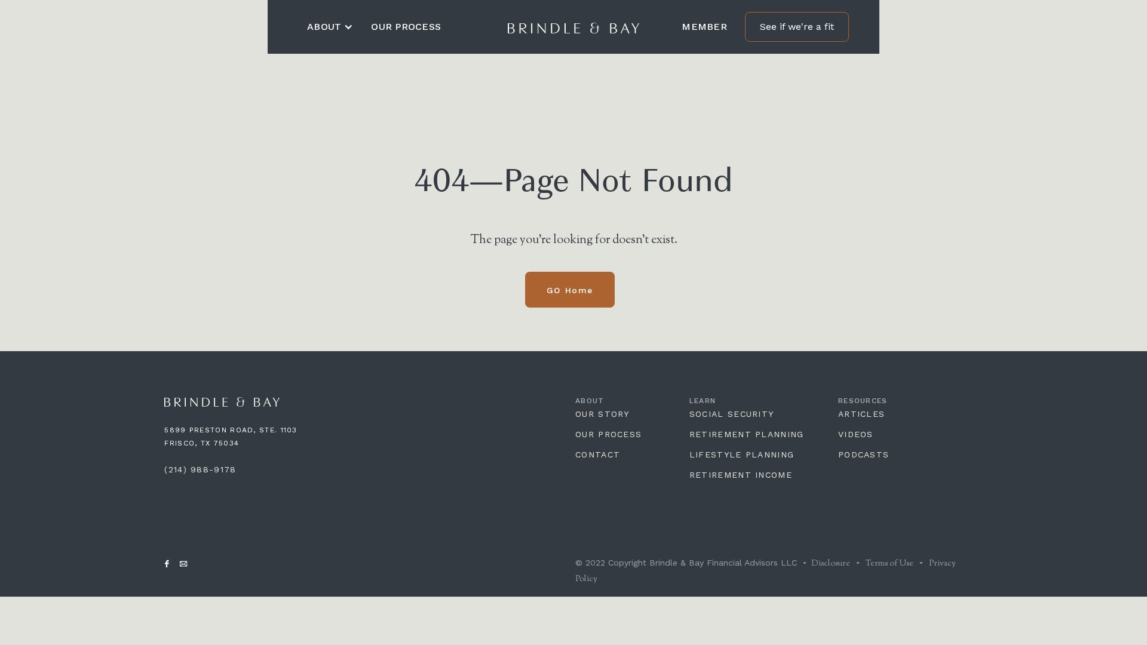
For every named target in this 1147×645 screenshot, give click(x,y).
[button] (330, 27)
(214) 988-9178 (200, 469)
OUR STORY (602, 414)
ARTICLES (861, 414)
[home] (573, 27)
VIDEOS (855, 434)
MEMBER (704, 26)
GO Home (570, 290)
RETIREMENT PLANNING (746, 434)
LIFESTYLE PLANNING (741, 454)
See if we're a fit (797, 26)
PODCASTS (863, 454)
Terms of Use (889, 564)
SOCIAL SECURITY (731, 414)
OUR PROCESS (406, 26)
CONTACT (597, 454)
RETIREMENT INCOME (740, 475)
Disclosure (829, 564)
